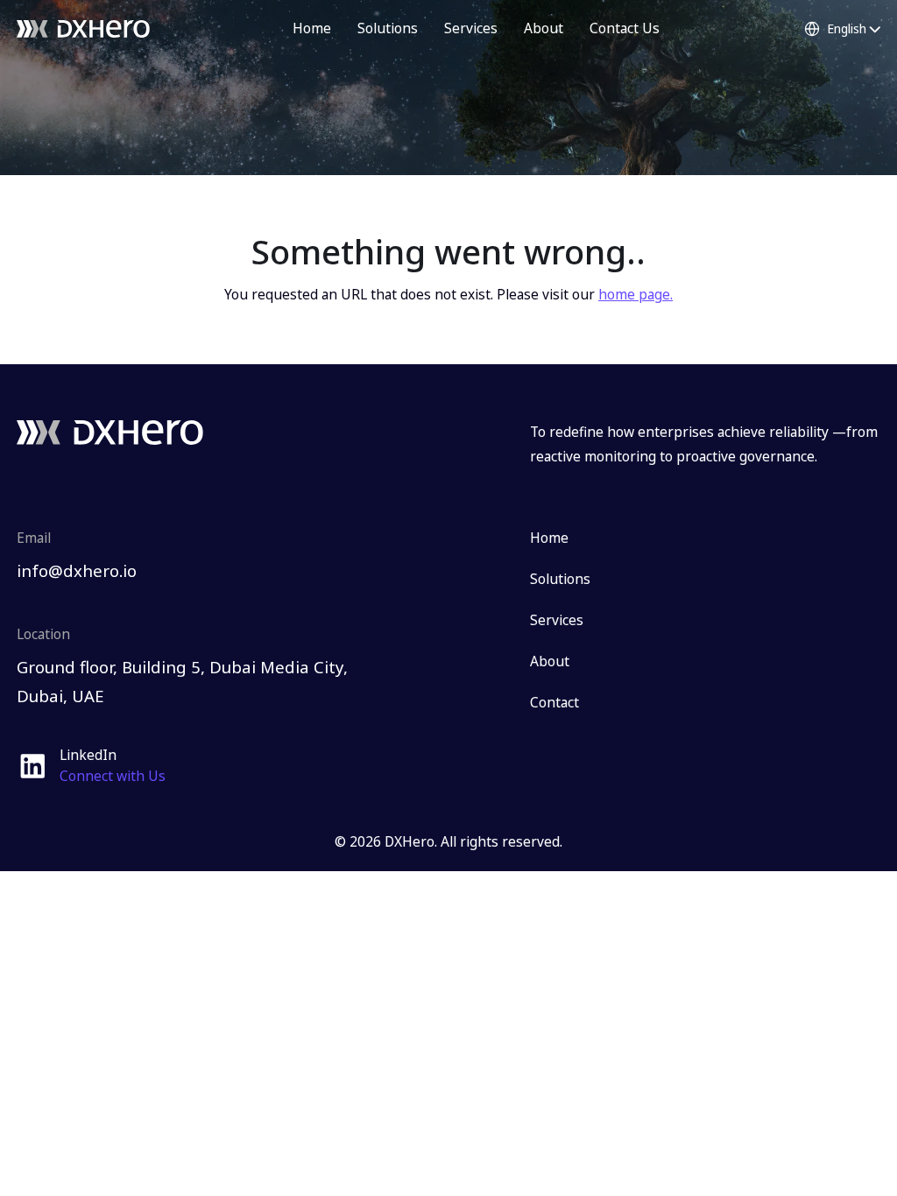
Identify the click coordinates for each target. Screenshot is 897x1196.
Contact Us (625, 28)
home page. (635, 294)
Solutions (387, 28)
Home (312, 28)
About (543, 28)
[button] (842, 29)
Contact (554, 702)
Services (471, 28)
